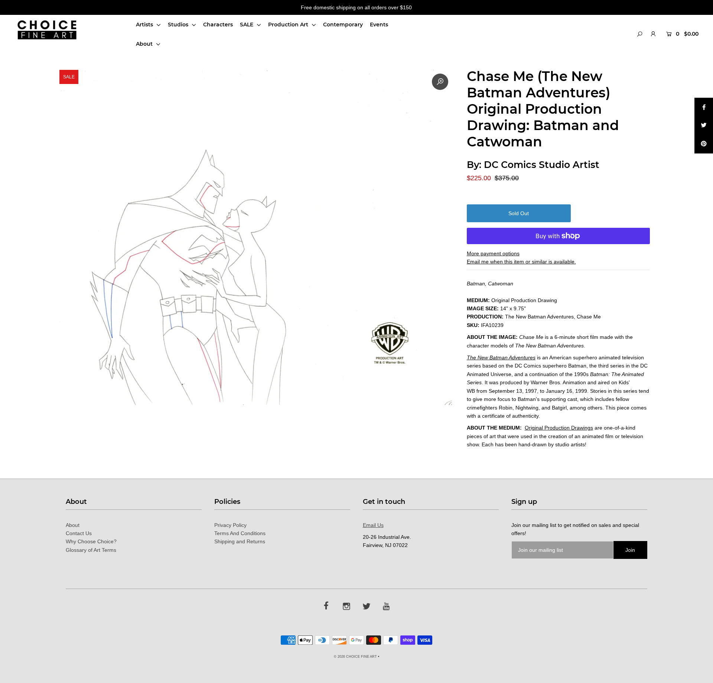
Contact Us (79, 533)
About (145, 44)
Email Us (373, 525)
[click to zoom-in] (440, 82)
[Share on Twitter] (703, 125)
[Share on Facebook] (703, 107)
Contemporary (343, 24)
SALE (247, 24)
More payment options (493, 253)
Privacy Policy (230, 525)
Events (379, 24)
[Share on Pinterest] (703, 144)
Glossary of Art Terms (91, 550)
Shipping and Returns (239, 541)
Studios (179, 24)
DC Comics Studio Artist (541, 164)
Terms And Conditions (240, 533)
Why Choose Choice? (91, 541)
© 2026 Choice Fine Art (355, 656)
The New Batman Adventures (501, 357)
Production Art (289, 24)
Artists (145, 24)
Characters (218, 24)
